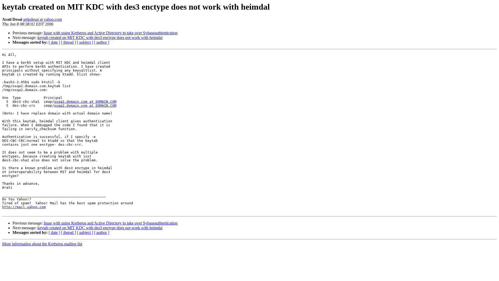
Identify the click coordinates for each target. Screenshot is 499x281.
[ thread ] (68, 42)
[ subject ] (85, 42)
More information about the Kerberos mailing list (42, 244)
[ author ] (101, 42)
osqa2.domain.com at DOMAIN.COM (85, 102)
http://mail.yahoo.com (24, 207)
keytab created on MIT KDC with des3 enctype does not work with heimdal (99, 37)
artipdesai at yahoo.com (42, 19)
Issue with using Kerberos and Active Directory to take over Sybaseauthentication (111, 33)
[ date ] (54, 42)
